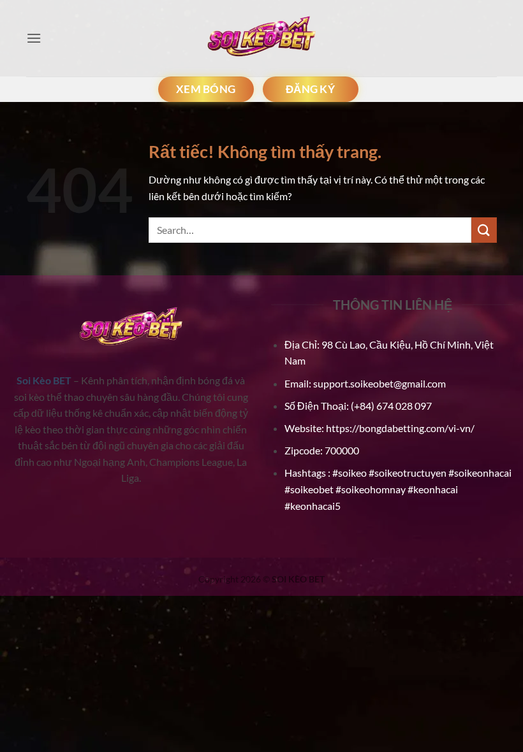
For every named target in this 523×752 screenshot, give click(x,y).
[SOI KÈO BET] (261, 38)
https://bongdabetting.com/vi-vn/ (400, 428)
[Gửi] (484, 229)
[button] (33, 38)
